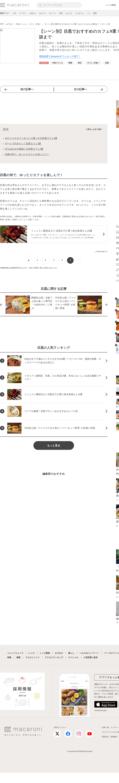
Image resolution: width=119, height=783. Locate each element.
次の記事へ (80, 89)
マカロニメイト (33, 657)
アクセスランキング (54, 657)
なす (15, 13)
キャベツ (52, 13)
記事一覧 (105, 727)
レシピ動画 (111, 5)
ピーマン (22, 13)
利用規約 (113, 737)
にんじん (68, 13)
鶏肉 (95, 13)
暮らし (71, 653)
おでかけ (59, 653)
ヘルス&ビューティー (89, 653)
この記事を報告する (100, 251)
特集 (9, 657)
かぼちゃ (32, 13)
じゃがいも (79, 13)
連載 (18, 657)
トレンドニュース (15, 653)
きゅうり (42, 13)
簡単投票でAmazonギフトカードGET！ (59, 56)
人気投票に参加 (90, 657)
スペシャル (73, 657)
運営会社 (105, 737)
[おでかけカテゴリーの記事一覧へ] (44, 63)
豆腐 (60, 13)
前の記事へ (27, 89)
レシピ (32, 653)
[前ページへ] (29, 260)
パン (88, 13)
